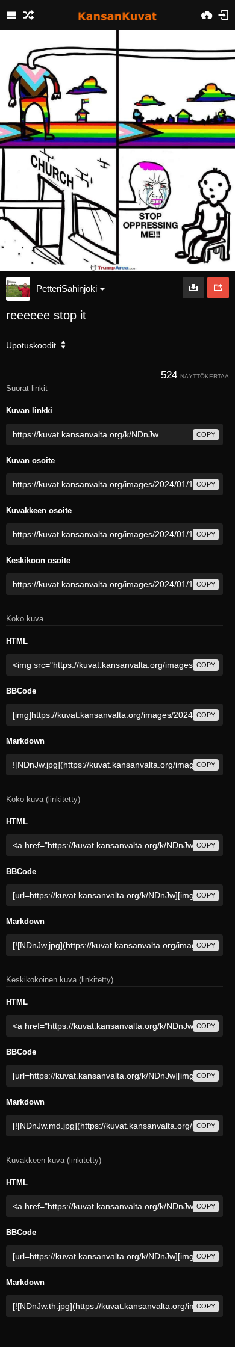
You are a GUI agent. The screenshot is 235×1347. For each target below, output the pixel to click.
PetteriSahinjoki (66, 288)
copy (205, 434)
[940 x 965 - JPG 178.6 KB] (193, 287)
